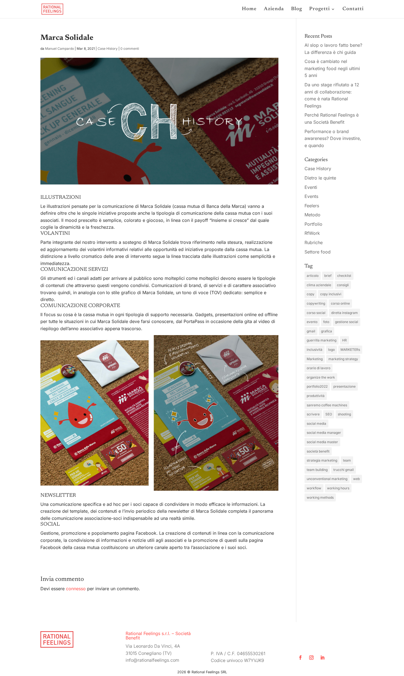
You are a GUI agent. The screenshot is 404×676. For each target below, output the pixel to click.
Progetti (319, 9)
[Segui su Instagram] (311, 657)
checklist (344, 276)
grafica (326, 331)
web (356, 479)
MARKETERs (350, 349)
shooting (344, 414)
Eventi (311, 187)
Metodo (312, 214)
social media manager (324, 433)
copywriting (316, 303)
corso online (340, 303)
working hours (338, 488)
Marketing (315, 359)
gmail (311, 331)
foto (326, 322)
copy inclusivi (330, 294)
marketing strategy (343, 359)
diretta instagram (344, 313)
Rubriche (314, 242)
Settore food (318, 252)
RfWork (312, 233)
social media (316, 423)
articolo (313, 276)
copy (310, 294)
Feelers (312, 205)
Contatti (353, 9)
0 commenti (129, 48)
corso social (316, 313)
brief (327, 276)
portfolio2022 (317, 386)
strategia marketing (322, 460)
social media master (322, 442)
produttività (316, 396)
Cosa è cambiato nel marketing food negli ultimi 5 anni (332, 68)
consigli (343, 285)
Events (311, 196)
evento (312, 322)
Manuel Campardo (59, 48)
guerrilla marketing (321, 340)
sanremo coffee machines (327, 405)
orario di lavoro (318, 368)
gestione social (346, 322)
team (347, 460)
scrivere (313, 414)
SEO (328, 414)
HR (344, 340)
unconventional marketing (327, 479)
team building (317, 470)
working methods (320, 497)
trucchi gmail (343, 470)
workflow (314, 488)
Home (249, 9)
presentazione (344, 386)
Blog (296, 9)
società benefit (318, 451)
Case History (108, 48)
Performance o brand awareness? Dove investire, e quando (333, 138)
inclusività (314, 349)
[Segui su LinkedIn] (322, 657)
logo (331, 349)
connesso (76, 588)
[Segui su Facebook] (300, 657)
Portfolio (313, 224)
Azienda (274, 9)
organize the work (321, 377)
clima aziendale (319, 285)
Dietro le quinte (320, 178)
